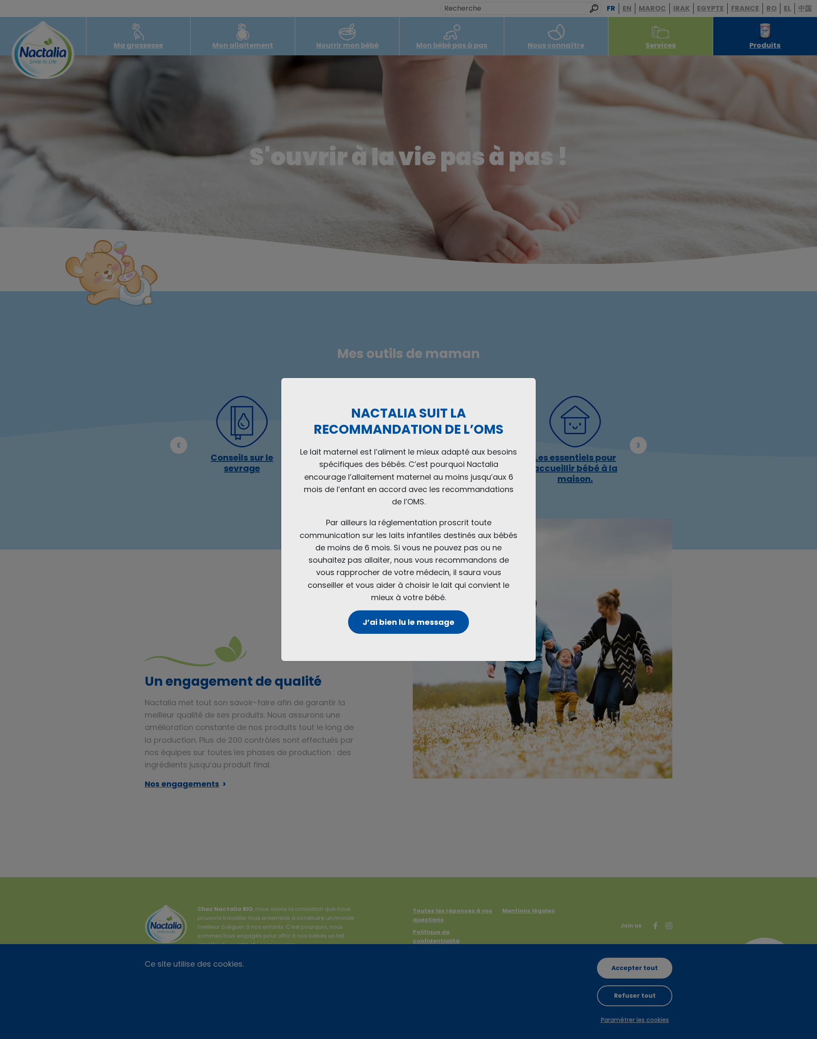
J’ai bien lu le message (408, 622)
